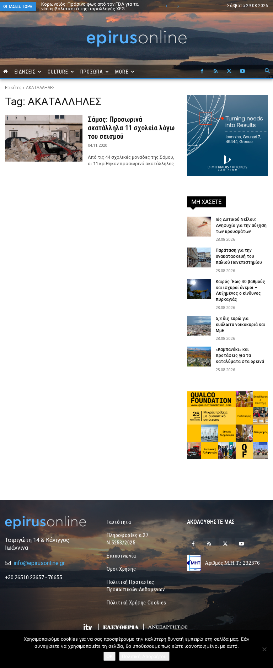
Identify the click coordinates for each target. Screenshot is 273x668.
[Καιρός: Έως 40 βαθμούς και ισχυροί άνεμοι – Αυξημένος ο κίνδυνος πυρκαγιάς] (199, 289)
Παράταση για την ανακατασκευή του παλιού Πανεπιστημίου (239, 256)
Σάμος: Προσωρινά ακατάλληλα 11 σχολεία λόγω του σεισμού (131, 128)
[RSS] (215, 71)
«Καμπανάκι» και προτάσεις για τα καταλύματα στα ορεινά (240, 355)
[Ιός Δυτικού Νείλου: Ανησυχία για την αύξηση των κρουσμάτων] (199, 227)
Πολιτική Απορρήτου (144, 656)
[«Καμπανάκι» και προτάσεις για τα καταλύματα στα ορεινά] (199, 356)
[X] (229, 71)
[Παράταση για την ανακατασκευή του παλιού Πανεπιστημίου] (199, 257)
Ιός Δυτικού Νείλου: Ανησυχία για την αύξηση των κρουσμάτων (241, 225)
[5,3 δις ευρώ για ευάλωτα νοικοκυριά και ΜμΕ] (199, 326)
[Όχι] (264, 649)
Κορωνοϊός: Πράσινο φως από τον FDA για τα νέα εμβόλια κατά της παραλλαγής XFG (90, 6)
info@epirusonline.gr (39, 563)
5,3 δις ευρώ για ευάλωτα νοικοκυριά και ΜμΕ (240, 324)
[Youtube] (242, 71)
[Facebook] (202, 71)
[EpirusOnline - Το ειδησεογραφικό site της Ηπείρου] (136, 38)
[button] (267, 71)
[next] (177, 6)
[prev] (166, 6)
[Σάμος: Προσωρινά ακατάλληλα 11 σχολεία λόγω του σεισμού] (43, 138)
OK (109, 656)
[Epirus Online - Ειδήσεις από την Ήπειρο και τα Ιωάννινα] (45, 522)
